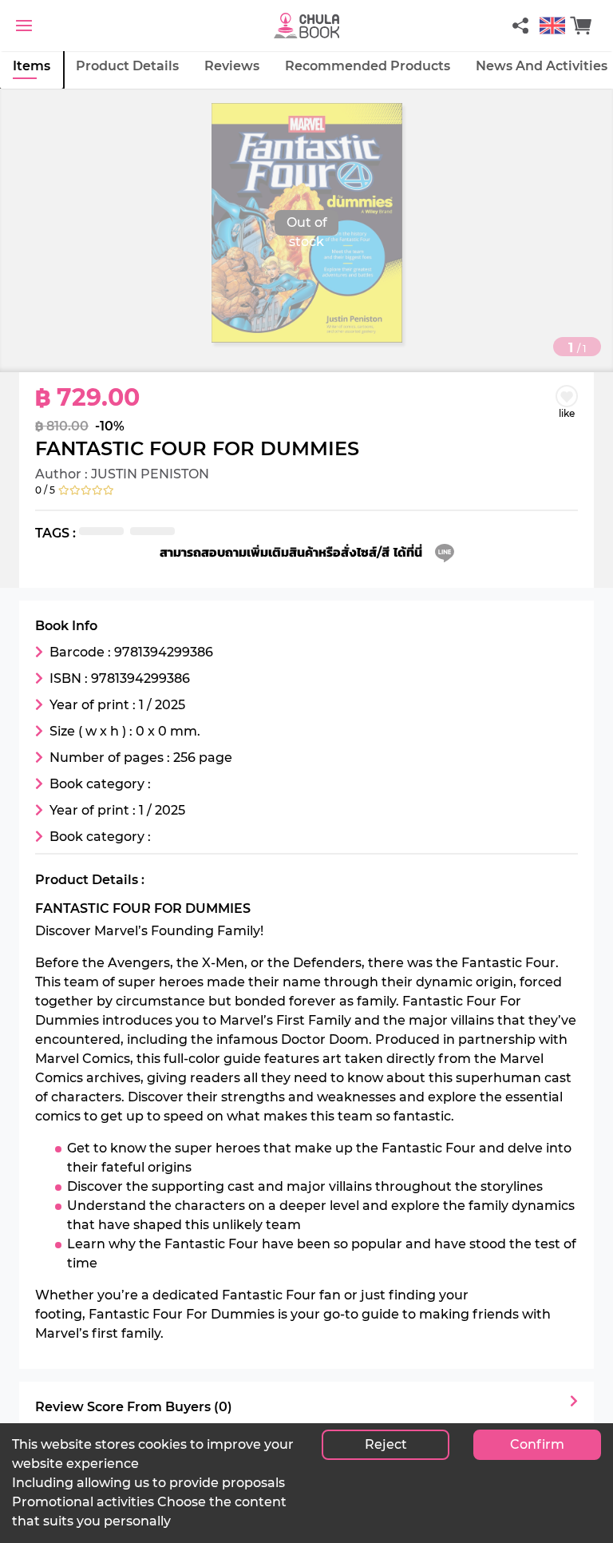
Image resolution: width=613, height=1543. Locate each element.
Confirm (537, 1444)
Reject (386, 1444)
